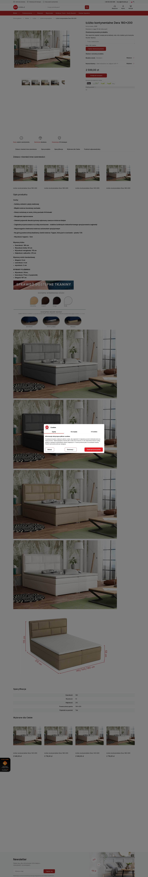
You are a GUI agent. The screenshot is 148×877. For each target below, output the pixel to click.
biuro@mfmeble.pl (122, 2)
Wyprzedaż (49, 13)
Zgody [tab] (54, 431)
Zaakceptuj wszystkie (94, 449)
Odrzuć (49, 449)
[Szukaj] (87, 7)
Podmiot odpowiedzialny (92, 149)
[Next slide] (68, 49)
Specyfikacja (58, 149)
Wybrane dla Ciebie (73, 149)
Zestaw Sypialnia (84, 13)
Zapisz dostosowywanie (96, 49)
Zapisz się (49, 871)
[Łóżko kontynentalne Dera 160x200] (42, 49)
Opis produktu (45, 149)
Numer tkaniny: (91, 38)
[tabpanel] (26, 82)
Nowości (40, 13)
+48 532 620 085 (110, 2)
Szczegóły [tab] (74, 431)
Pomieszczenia (27, 13)
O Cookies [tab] (94, 431)
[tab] (26, 149)
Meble (15, 13)
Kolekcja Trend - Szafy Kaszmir (66, 13)
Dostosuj (70, 449)
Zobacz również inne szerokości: (26, 149)
